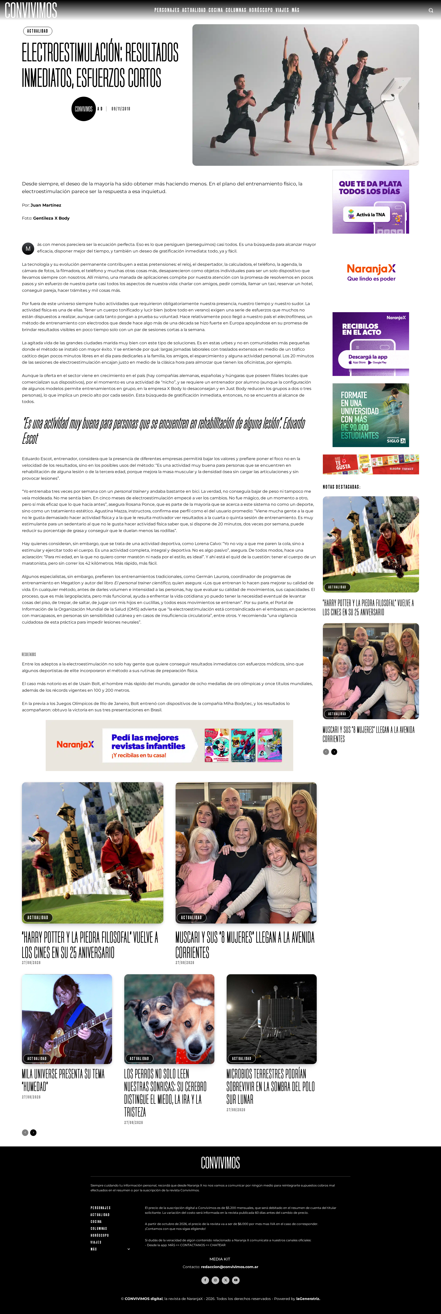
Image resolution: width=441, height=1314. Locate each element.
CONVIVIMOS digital (144, 1298)
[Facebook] (205, 1280)
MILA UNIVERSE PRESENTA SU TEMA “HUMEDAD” (63, 1080)
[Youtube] (236, 1280)
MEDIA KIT (220, 1259)
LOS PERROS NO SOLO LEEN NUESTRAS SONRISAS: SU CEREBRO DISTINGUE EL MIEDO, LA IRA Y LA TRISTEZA (165, 1092)
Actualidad (37, 31)
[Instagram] (215, 1280)
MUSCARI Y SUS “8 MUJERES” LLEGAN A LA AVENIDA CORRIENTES (245, 944)
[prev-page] (25, 1132)
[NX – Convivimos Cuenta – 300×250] (371, 237)
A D (100, 109)
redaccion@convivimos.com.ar (229, 1267)
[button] (431, 10)
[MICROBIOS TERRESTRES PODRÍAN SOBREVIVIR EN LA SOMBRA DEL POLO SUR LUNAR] (272, 1019)
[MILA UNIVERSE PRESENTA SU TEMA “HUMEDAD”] (67, 1019)
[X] (225, 1280)
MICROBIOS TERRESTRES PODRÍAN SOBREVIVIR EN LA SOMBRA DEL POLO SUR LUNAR (271, 1086)
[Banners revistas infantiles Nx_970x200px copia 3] (169, 775)
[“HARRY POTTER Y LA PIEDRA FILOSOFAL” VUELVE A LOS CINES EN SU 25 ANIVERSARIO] (92, 852)
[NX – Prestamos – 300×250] (371, 379)
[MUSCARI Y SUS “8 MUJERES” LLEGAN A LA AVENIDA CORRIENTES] (246, 852)
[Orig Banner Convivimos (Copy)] (371, 478)
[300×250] (371, 308)
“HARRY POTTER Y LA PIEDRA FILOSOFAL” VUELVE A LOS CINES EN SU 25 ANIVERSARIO (90, 944)
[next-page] (33, 1132)
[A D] (84, 109)
